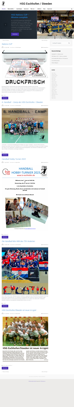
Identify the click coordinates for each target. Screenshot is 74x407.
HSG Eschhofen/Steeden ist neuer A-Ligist (19, 307)
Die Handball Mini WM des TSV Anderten (18, 238)
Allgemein (7, 362)
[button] (5, 23)
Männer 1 (10, 362)
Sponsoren (26, 8)
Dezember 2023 (54, 72)
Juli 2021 (53, 85)
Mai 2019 (53, 92)
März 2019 (54, 95)
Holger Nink (17, 159)
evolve (30, 373)
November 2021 (55, 82)
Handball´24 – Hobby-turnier (57, 50)
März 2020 (54, 87)
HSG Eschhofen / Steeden (36, 3)
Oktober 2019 (54, 90)
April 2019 (53, 93)
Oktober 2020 (54, 86)
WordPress (43, 373)
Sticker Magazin (55, 59)
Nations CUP (7, 41)
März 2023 (54, 76)
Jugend (4, 92)
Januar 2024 (54, 71)
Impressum (49, 8)
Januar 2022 (54, 80)
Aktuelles (4, 8)
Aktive (4, 362)
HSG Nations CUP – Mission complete (59, 53)
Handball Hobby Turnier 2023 (14, 156)
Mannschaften (11, 8)
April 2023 (53, 74)
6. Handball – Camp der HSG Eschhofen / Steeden (22, 99)
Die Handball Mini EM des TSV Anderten (21, 13)
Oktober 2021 (54, 83)
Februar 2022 (54, 78)
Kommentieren (45, 44)
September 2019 (55, 91)
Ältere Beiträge (44, 37)
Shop (44, 8)
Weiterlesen (15, 33)
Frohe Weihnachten (56, 57)
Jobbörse (39, 8)
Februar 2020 (54, 88)
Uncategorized (5, 231)
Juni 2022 (53, 77)
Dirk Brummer (18, 44)
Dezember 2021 (54, 81)
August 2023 (54, 73)
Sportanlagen (19, 8)
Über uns (32, 8)
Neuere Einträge (6, 37)
